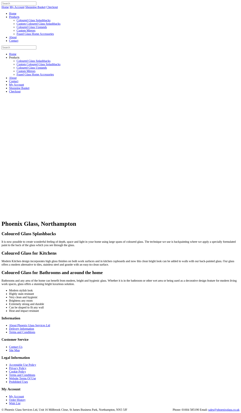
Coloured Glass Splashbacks (33, 20)
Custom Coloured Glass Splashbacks (38, 23)
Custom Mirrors (26, 30)
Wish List (14, 403)
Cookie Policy (17, 371)
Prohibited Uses (18, 381)
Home (5, 7)
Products (14, 16)
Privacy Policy (17, 368)
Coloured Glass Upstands (32, 27)
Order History (17, 399)
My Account (17, 7)
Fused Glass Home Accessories (35, 33)
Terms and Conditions (22, 332)
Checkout (52, 7)
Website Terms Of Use (22, 378)
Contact (13, 40)
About (13, 37)
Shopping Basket (35, 7)
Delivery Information (21, 328)
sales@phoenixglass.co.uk (223, 409)
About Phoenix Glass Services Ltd (29, 325)
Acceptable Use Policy (22, 364)
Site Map (14, 350)
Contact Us (15, 346)
